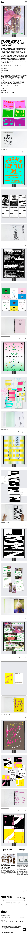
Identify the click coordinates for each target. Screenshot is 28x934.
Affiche (2, 92)
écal (5, 911)
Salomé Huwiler (17, 80)
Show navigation (26, 2)
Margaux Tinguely (17, 83)
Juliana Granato (18, 78)
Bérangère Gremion (9, 80)
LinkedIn (14, 921)
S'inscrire (22, 917)
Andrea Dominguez (16, 77)
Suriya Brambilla (10, 76)
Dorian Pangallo (4, 70)
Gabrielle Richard (9, 82)
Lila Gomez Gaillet (10, 78)
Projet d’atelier (4, 65)
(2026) (9, 65)
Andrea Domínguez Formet (6, 714)
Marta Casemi (17, 76)
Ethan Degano (8, 77)
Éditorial (14, 92)
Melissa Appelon (5, 75)
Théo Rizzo (16, 82)
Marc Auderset (12, 75)
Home (3, 2)
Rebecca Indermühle (5, 336)
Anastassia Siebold (5, 522)
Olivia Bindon (19, 75)
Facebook (8, 921)
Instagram (3, 921)
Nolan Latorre (17, 81)
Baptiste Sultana (9, 83)
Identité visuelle (8, 92)
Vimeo (17, 921)
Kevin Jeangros (10, 81)
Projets (3, 38)
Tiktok (21, 921)
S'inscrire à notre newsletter (5, 915)
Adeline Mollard (17, 65)
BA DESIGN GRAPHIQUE (12, 38)
